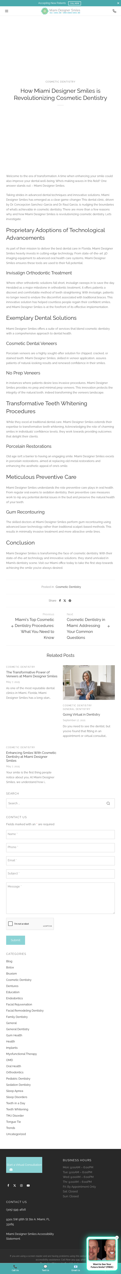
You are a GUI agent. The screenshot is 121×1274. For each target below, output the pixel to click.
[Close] (118, 3)
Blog (9, 961)
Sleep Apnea (14, 1091)
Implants (12, 1047)
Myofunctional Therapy (21, 1054)
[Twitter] (14, 1186)
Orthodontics (14, 1072)
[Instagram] (21, 1186)
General (11, 1023)
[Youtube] (28, 1186)
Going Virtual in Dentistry (81, 714)
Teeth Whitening (17, 1109)
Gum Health (14, 1035)
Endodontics (14, 998)
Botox (10, 967)
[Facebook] (60, 600)
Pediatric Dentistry (18, 1078)
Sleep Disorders (16, 1097)
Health (10, 1041)
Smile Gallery (75, 3)
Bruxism (11, 973)
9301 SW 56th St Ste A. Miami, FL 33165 (28, 1222)
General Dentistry (76, 709)
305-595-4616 (78, 1259)
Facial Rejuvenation (19, 1004)
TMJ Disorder (15, 1115)
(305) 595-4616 (16, 1209)
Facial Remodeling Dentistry (25, 1010)
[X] (64, 600)
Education (13, 992)
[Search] (108, 803)
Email (12, 860)
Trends (10, 1128)
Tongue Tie (13, 1121)
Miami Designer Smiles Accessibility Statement (30, 1236)
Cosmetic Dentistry (61, 81)
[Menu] (7, 11)
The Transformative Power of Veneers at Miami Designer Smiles (31, 674)
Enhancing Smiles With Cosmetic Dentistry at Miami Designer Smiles (31, 757)
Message (15, 886)
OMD (9, 1060)
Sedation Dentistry (18, 1084)
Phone (13, 847)
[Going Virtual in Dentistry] (89, 682)
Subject (14, 873)
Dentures (12, 986)
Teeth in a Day (15, 1103)
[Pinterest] (69, 600)
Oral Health (13, 1066)
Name (13, 834)
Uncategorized (16, 1134)
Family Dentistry (17, 1017)
